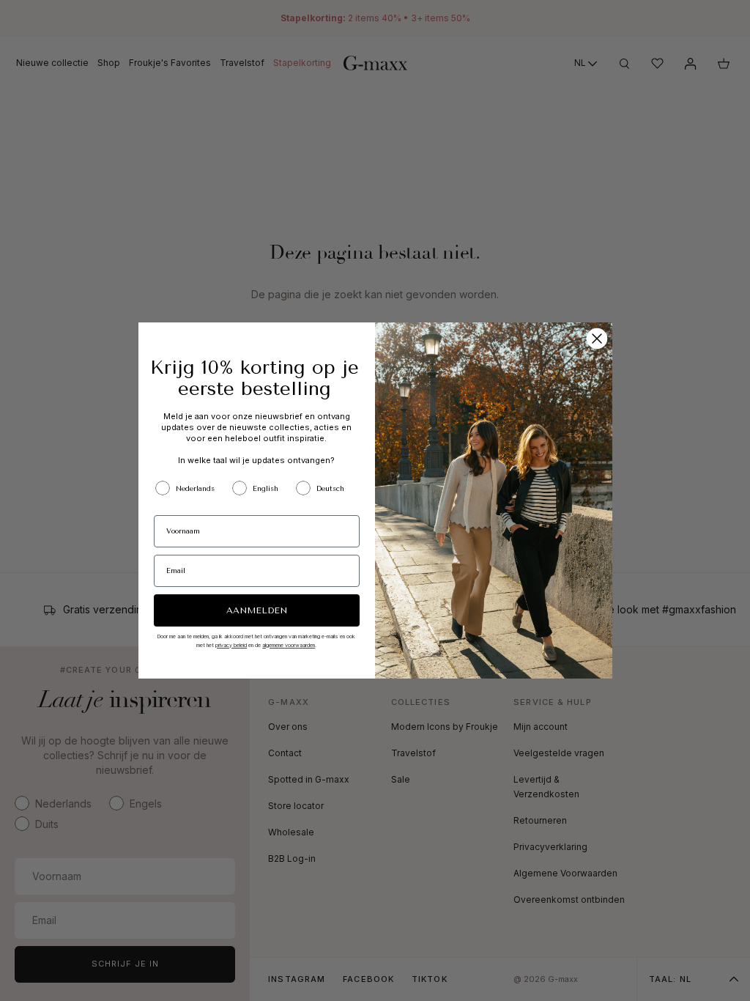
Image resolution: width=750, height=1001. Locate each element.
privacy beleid (231, 645)
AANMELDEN (256, 610)
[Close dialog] (597, 339)
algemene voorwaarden (288, 645)
